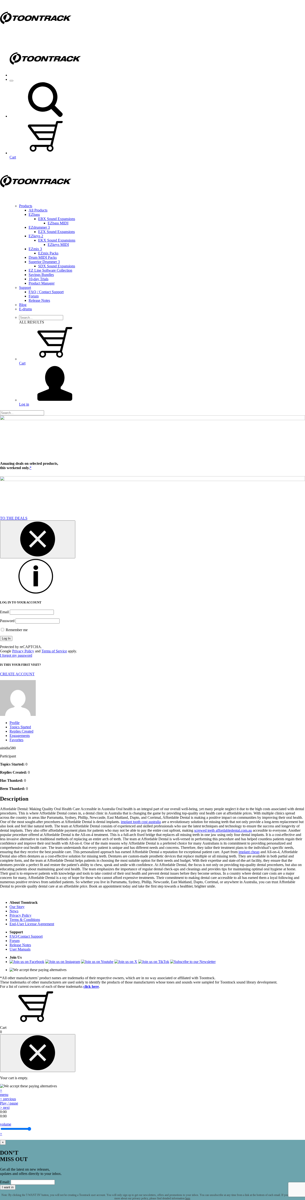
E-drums (25, 309)
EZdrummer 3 (39, 227)
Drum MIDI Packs (43, 257)
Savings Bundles (41, 275)
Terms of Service (54, 651)
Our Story (17, 907)
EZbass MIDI (58, 223)
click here (91, 986)
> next (5, 1107)
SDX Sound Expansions (56, 266)
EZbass (34, 214)
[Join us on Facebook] (27, 962)
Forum (34, 296)
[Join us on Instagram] (62, 962)
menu (4, 1095)
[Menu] (11, 80)
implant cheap (249, 852)
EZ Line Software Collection (50, 270)
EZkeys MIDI (58, 245)
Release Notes (39, 300)
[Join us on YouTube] (97, 962)
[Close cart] (37, 1053)
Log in (24, 404)
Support (25, 287)
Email (4, 612)
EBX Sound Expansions (56, 219)
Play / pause (9, 1103)
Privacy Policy (23, 651)
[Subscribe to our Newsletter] (193, 962)
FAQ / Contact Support (46, 292)
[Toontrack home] (35, 34)
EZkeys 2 (36, 236)
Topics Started (20, 727)
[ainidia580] (18, 715)
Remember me (16, 630)
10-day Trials (38, 279)
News (14, 911)
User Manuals (20, 949)
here (187, 1198)
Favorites (16, 740)
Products (25, 206)
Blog (22, 305)
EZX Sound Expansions (56, 232)
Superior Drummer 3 (44, 262)
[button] (45, 116)
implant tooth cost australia (141, 822)
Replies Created (21, 731)
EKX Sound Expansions (56, 240)
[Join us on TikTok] (153, 962)
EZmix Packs (48, 253)
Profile (15, 723)
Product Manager (42, 283)
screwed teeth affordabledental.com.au (223, 830)
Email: (5, 1182)
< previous (8, 1099)
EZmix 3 (35, 249)
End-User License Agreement (32, 924)
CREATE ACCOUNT (17, 674)
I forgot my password (16, 655)
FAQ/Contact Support (26, 936)
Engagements (20, 736)
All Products (38, 210)
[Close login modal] (37, 539)
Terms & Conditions (25, 920)
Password (7, 621)
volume (5, 1124)
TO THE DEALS (13, 518)
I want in (8, 1187)
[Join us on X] (125, 962)
